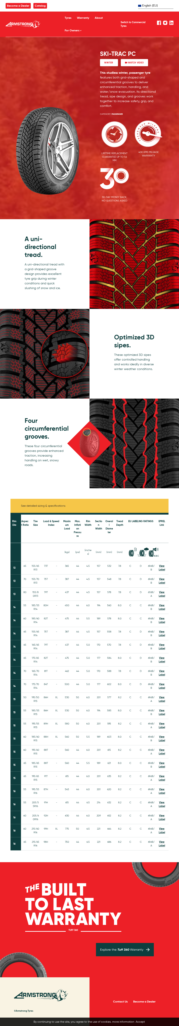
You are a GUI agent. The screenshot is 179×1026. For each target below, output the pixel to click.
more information (123, 1021)
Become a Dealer (18, 6)
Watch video (135, 62)
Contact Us (120, 1001)
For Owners (72, 30)
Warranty (83, 18)
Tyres (68, 18)
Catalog (40, 6)
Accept (140, 1021)
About (99, 18)
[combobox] (156, 6)
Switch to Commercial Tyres (133, 24)
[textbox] (156, 5)
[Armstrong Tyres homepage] (31, 24)
